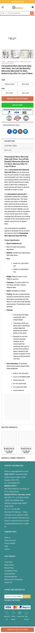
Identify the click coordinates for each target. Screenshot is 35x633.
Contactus (20, 616)
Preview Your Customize (17, 99)
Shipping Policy (9, 574)
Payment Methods (10, 577)
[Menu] (2, 7)
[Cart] (33, 7)
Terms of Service (10, 540)
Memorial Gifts (12, 61)
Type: (3, 80)
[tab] (17, 141)
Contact (7, 549)
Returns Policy (9, 565)
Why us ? (8, 150)
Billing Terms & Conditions (13, 579)
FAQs (6, 546)
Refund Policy (9, 568)
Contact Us (8, 582)
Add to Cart (17, 105)
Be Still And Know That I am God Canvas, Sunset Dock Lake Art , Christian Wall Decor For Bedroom (9, 449)
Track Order (8, 562)
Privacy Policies (9, 543)
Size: (3, 88)
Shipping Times (10, 146)
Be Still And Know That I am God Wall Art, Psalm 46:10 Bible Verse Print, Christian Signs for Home (26, 449)
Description (9, 141)
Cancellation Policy (11, 571)
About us (7, 537)
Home (3, 61)
